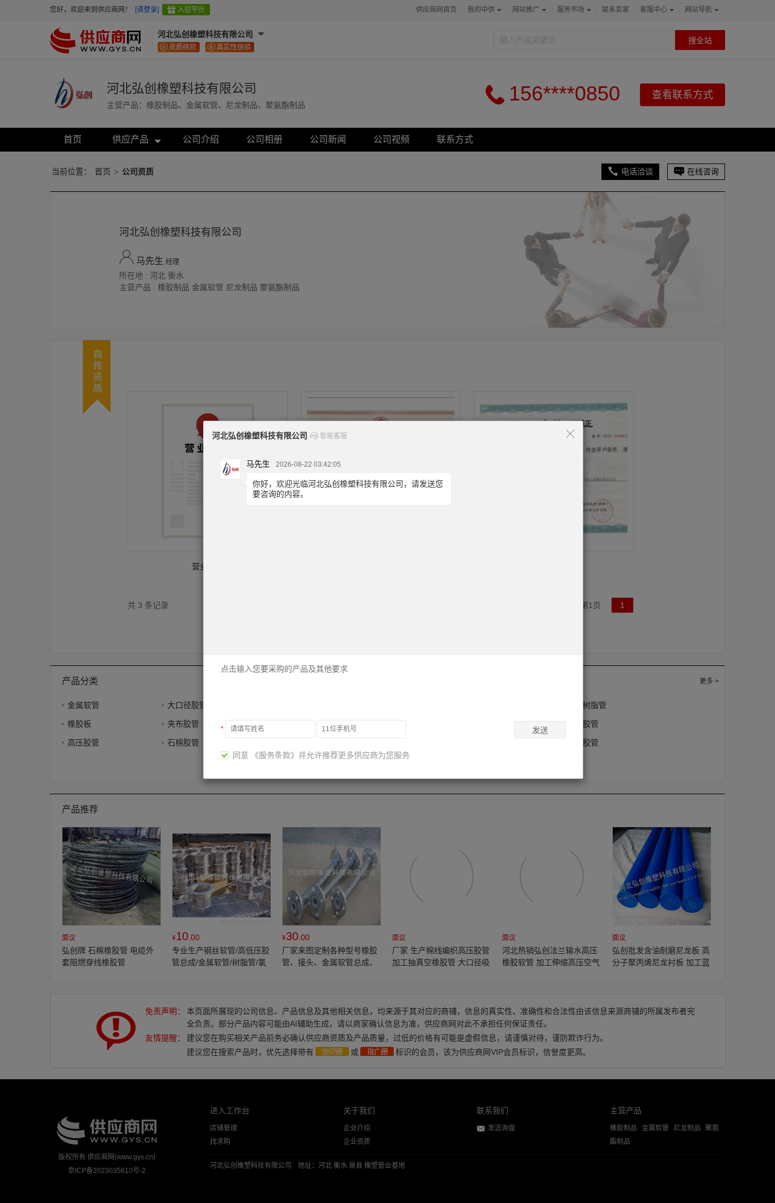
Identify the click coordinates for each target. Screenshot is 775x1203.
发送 (540, 730)
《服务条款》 (274, 755)
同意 (238, 755)
